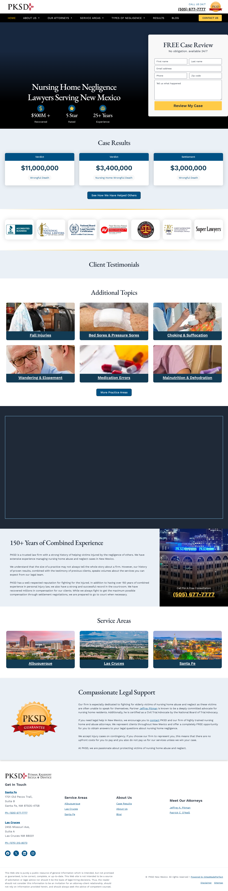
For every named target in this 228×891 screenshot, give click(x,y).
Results (158, 18)
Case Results (124, 803)
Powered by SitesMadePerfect (207, 877)
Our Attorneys (58, 18)
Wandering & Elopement (40, 378)
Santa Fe (187, 663)
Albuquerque (40, 663)
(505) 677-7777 (192, 9)
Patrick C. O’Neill (180, 812)
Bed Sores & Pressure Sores (114, 335)
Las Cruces (114, 663)
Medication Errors (114, 378)
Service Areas (90, 18)
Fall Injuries (40, 335)
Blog (175, 18)
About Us (29, 18)
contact (154, 720)
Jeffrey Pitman (148, 708)
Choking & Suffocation (187, 335)
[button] (210, 18)
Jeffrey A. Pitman (180, 807)
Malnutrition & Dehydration (187, 378)
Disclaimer (206, 883)
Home (12, 18)
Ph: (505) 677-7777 (16, 812)
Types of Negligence (127, 18)
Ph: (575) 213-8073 (16, 842)
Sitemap (218, 883)
